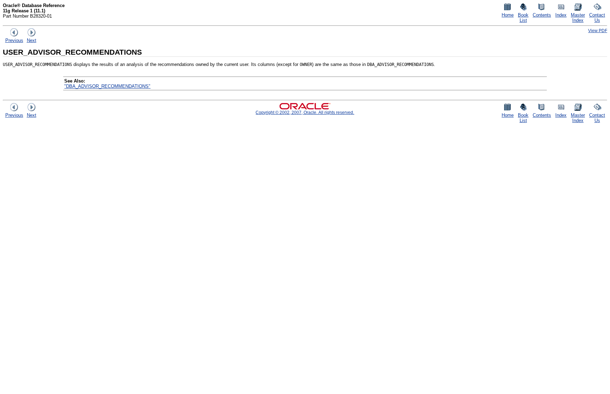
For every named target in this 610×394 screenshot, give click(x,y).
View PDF (597, 30)
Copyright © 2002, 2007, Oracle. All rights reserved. (305, 112)
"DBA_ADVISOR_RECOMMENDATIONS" (107, 86)
